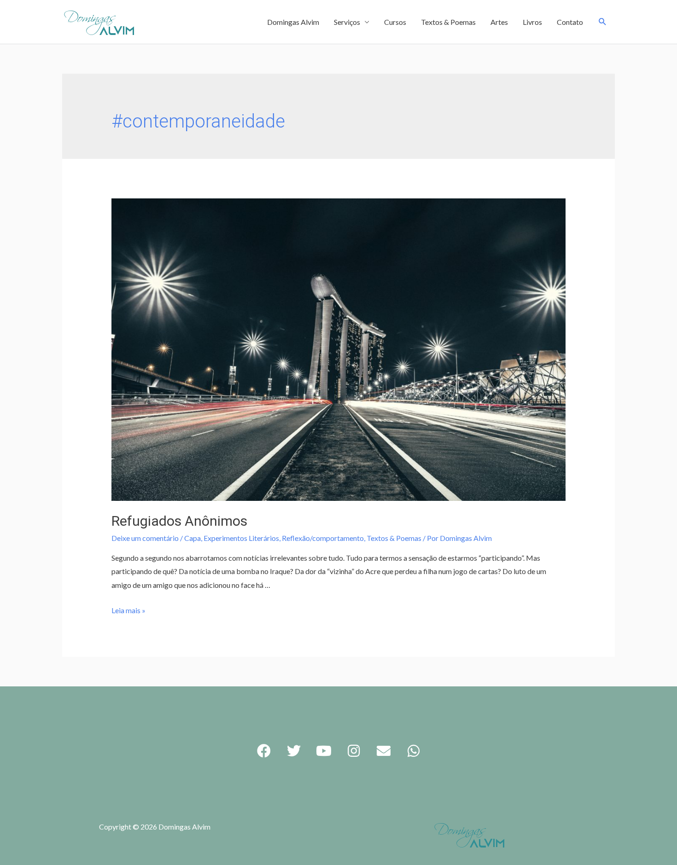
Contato (570, 21)
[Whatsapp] (413, 751)
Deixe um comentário (145, 538)
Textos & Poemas (448, 21)
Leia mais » (128, 610)
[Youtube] (324, 751)
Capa (192, 538)
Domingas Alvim (293, 21)
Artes (499, 21)
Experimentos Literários (241, 538)
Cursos (395, 21)
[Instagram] (354, 751)
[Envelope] (383, 751)
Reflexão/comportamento (323, 538)
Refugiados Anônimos (179, 521)
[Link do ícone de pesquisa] (602, 22)
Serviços (347, 21)
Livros (532, 21)
